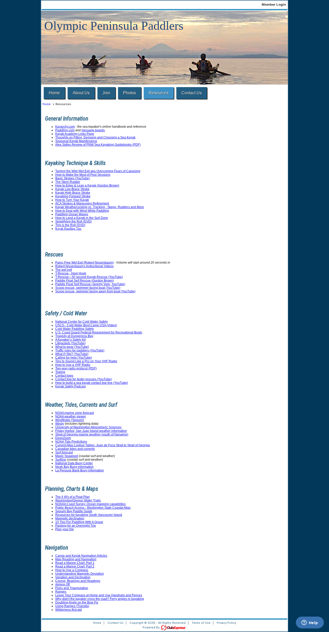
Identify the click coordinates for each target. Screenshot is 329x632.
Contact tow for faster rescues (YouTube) (83, 379)
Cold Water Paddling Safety (74, 329)
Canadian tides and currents (75, 449)
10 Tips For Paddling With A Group (79, 522)
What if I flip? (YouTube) (71, 354)
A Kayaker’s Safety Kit (70, 339)
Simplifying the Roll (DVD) (73, 221)
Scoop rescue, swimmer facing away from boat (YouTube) (95, 291)
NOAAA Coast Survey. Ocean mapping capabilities (90, 504)
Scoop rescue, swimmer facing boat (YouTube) (87, 288)
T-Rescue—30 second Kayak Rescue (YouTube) (89, 277)
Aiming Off (62, 584)
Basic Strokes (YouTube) (72, 178)
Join (106, 93)
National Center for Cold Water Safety (81, 321)
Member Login (274, 4)
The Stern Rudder (67, 182)
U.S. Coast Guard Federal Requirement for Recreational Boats (98, 332)
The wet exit (63, 270)
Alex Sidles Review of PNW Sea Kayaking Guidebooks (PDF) (98, 144)
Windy (59, 423)
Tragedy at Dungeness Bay (74, 336)
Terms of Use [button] (201, 623)
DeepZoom (63, 438)
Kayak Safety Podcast (70, 386)
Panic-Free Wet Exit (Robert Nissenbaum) (84, 262)
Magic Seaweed (66, 456)
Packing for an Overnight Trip (75, 525)
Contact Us (191, 93)
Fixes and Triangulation (71, 588)
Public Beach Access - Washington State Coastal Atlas (93, 507)
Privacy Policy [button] (226, 623)
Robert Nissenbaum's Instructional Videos (84, 266)
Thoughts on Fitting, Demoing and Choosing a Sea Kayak (95, 137)
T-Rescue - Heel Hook (70, 273)
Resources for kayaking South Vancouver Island (88, 515)
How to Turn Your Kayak (72, 200)
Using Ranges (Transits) (72, 606)
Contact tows (64, 375)
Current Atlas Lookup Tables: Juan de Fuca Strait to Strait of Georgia (102, 445)
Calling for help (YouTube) (73, 357)
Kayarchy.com (65, 126)
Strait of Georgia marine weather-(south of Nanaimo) (91, 434)
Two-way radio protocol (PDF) (76, 368)
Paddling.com (65, 130)
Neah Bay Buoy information (74, 467)
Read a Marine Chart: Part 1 (74, 563)
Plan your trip (64, 529)
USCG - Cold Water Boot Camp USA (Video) (86, 325)
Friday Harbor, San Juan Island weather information (91, 431)
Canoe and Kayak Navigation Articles (81, 555)
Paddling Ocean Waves (71, 214)
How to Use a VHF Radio (72, 365)
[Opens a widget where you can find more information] (310, 623)
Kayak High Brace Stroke (72, 192)
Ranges (60, 591)
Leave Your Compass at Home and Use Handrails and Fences (98, 595)
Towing (60, 372)
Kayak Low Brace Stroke (72, 189)
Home (54, 93)
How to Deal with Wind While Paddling (82, 210)
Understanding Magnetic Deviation (79, 573)
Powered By (151, 627)
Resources (159, 93)
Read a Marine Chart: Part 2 (74, 566)
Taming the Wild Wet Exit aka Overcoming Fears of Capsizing (97, 171)
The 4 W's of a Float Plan (72, 497)
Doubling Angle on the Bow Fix (76, 602)
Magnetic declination (69, 518)
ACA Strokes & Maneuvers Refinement (82, 203)
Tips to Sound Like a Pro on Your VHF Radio (86, 361)
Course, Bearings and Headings (77, 581)
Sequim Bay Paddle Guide (73, 511)
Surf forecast (64, 452)
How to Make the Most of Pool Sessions (82, 174)
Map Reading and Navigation (75, 559)
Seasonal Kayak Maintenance (76, 141)
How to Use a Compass (71, 570)
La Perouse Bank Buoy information (79, 470)
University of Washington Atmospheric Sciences (88, 427)
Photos (129, 93)
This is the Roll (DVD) (70, 225)
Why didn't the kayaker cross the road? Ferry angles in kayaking (99, 599)
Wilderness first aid (68, 609)
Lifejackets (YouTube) (70, 343)
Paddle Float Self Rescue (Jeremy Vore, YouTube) (90, 284)
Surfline (60, 459)
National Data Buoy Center (74, 463)
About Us (81, 93)
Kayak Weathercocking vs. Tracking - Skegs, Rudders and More (99, 207)
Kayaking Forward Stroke (72, 196)
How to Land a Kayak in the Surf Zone (81, 218)
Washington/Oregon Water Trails (78, 500)
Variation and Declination (72, 577)
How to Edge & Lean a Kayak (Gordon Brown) (87, 185)
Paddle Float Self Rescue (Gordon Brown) (84, 280)
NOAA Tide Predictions (71, 441)
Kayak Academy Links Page (74, 134)
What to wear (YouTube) (72, 347)
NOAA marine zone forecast (74, 413)
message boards (93, 130)
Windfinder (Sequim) (69, 420)
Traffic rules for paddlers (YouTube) (79, 350)
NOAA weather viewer (70, 416)
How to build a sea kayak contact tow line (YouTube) (91, 383)
